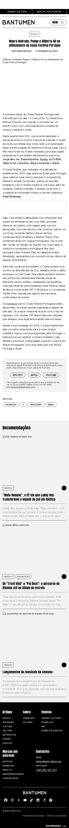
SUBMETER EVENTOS (51, 730)
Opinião (7, 739)
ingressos (11, 303)
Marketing (8, 765)
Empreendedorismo (13, 774)
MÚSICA (8, 488)
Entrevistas (23, 576)
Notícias (7, 761)
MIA (43, 726)
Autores (28, 722)
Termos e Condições (56, 816)
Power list (47, 722)
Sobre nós (28, 718)
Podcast (8, 743)
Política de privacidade (33, 816)
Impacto (7, 770)
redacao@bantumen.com (23, 387)
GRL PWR (7, 730)
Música (34, 34)
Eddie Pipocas (24, 51)
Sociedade (8, 722)
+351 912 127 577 (46, 770)
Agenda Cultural (51, 718)
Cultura (7, 726)
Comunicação (10, 778)
